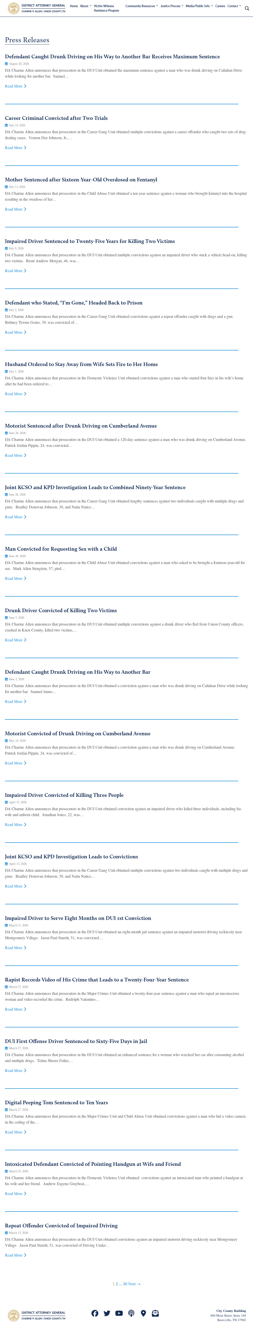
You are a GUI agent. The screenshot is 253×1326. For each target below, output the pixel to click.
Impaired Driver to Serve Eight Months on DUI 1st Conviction (78, 918)
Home (74, 6)
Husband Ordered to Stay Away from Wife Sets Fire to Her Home (81, 364)
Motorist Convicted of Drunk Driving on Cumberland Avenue (77, 733)
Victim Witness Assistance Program (106, 8)
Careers (220, 6)
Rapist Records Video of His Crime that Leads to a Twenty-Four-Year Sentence (97, 979)
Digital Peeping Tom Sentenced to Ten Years (56, 1102)
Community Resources (140, 6)
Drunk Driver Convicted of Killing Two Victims (61, 610)
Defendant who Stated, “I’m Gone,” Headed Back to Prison (74, 302)
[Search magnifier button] (247, 8)
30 (125, 1283)
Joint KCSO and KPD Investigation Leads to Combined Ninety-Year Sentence (95, 487)
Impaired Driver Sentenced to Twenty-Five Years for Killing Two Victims (90, 241)
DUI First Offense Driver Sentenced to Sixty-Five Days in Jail (76, 1041)
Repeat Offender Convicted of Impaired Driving (61, 1225)
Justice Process (170, 6)
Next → (134, 1283)
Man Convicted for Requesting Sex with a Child (61, 548)
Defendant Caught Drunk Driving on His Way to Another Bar (77, 672)
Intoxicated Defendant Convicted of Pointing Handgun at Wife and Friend (93, 1164)
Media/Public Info (198, 6)
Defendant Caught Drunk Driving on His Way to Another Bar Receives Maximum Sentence (112, 56)
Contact (233, 6)
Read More (13, 85)
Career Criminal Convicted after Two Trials (56, 118)
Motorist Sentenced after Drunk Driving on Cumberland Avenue (81, 425)
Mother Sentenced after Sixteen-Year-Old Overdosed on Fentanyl (81, 179)
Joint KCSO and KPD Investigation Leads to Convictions (71, 856)
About (84, 6)
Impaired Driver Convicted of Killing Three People (64, 795)
